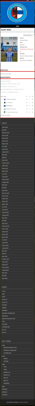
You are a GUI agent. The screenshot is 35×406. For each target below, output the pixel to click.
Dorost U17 (4, 299)
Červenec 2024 (5, 163)
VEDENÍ (5, 358)
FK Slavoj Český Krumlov (12, 112)
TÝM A (5, 366)
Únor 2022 (4, 240)
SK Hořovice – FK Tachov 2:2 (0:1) (9, 86)
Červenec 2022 (5, 226)
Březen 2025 (5, 143)
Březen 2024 (5, 171)
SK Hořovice (23, 49)
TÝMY (3, 321)
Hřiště (3, 345)
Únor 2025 (4, 146)
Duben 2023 (5, 201)
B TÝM (3, 296)
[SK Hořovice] (17, 22)
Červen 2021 (5, 262)
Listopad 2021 (5, 248)
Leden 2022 (5, 242)
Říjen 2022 (4, 218)
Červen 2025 (5, 135)
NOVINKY (4, 307)
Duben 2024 (5, 168)
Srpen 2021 (4, 256)
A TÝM (3, 291)
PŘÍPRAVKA (5, 316)
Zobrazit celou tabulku (5, 115)
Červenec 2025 (5, 132)
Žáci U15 (4, 332)
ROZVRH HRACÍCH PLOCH (8, 318)
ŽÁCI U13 (6, 380)
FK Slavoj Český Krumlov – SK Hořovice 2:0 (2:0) (12, 89)
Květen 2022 (5, 231)
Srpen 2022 (4, 223)
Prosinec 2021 (5, 245)
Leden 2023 (5, 209)
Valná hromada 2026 (6, 81)
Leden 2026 (5, 127)
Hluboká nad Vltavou (11, 109)
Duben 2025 (5, 141)
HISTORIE (4, 305)
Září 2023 (4, 187)
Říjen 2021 (4, 251)
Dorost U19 (4, 302)
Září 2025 (4, 130)
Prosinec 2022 (5, 212)
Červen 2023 (5, 196)
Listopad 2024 (5, 152)
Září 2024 (4, 157)
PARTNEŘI (4, 310)
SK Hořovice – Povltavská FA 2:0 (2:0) (9, 92)
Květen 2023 (5, 198)
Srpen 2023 (4, 190)
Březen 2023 (5, 204)
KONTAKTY (4, 392)
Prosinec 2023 (5, 179)
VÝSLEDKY (4, 324)
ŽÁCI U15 (6, 377)
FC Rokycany (9, 102)
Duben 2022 (5, 234)
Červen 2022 (5, 229)
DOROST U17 (7, 375)
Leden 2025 (5, 149)
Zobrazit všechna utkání (5, 74)
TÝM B (5, 369)
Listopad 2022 (5, 215)
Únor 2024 (4, 174)
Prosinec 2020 (5, 267)
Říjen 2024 (4, 154)
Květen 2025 (5, 138)
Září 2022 (4, 220)
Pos (2, 96)
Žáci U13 (4, 329)
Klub (5, 96)
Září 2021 (4, 253)
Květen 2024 (5, 165)
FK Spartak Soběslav (11, 99)
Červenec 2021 (5, 259)
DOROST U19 (7, 372)
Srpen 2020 (4, 278)
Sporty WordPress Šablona (12, 402)
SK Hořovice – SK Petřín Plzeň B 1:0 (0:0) (10, 83)
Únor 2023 (4, 207)
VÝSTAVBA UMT (6, 327)
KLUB (3, 356)
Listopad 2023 (5, 182)
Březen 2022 (5, 237)
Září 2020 (4, 275)
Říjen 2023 (4, 185)
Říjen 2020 (4, 272)
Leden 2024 (5, 176)
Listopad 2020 (5, 270)
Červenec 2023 (5, 193)
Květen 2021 (5, 264)
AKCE (3, 294)
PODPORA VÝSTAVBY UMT (8, 313)
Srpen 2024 (4, 160)
